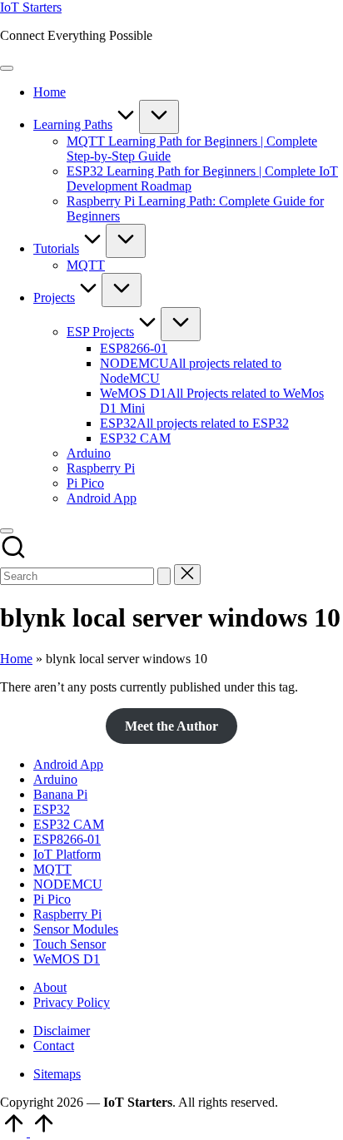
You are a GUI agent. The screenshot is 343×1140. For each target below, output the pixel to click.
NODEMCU (67, 884)
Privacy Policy (71, 1002)
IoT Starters (31, 7)
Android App (68, 764)
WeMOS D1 (66, 959)
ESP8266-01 (67, 839)
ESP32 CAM (68, 824)
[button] (164, 576)
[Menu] (6, 68)
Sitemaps (57, 1074)
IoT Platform (67, 854)
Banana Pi (60, 794)
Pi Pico (52, 899)
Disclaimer (61, 1031)
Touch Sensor (69, 944)
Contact (53, 1045)
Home (16, 659)
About (50, 987)
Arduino (55, 779)
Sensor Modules (75, 929)
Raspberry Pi (67, 914)
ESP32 (51, 809)
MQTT (52, 869)
